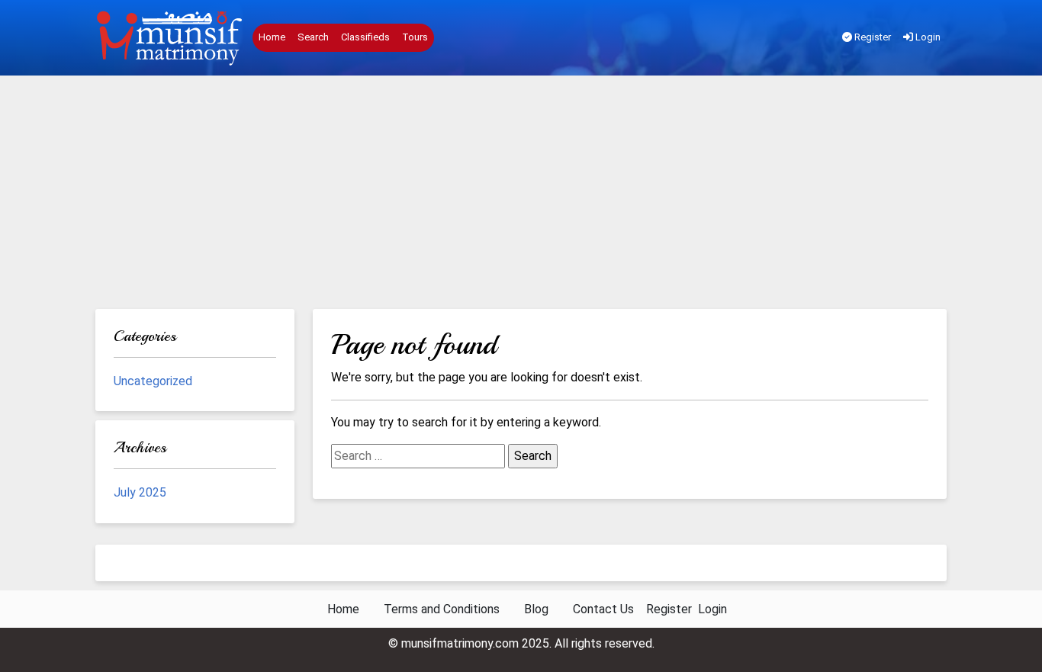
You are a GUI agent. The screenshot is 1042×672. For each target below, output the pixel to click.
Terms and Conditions (442, 609)
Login (927, 37)
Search (313, 37)
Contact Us (603, 609)
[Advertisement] (521, 194)
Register (871, 37)
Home (272, 37)
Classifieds (365, 37)
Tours (415, 37)
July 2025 (140, 492)
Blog (536, 609)
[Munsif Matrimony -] (170, 38)
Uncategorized (153, 381)
